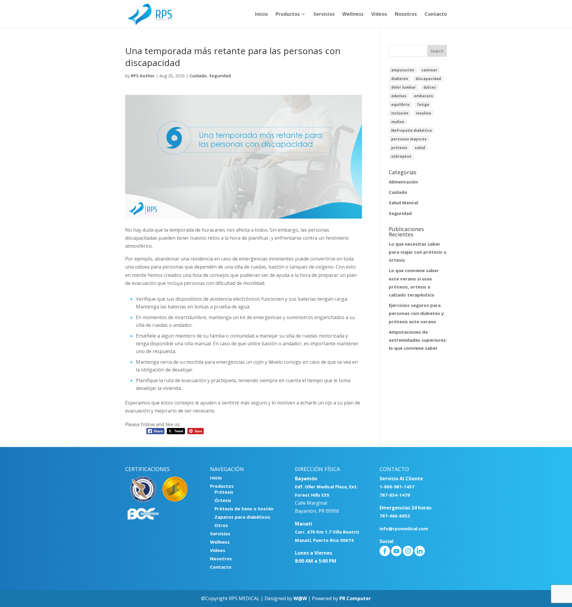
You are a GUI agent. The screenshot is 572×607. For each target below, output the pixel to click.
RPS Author (143, 76)
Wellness (352, 14)
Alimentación (403, 182)
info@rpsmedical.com (404, 528)
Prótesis (223, 492)
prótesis (399, 147)
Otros (221, 525)
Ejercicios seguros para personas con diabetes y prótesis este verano (416, 313)
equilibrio (400, 104)
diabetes (399, 78)
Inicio (261, 14)
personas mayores (409, 139)
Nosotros (406, 14)
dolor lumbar (403, 87)
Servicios (324, 14)
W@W (300, 598)
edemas (398, 95)
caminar (429, 70)
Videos (379, 14)
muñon (397, 121)
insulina (423, 113)
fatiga (423, 104)
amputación (402, 70)
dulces (429, 87)
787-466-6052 (395, 516)
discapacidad (428, 78)
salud (420, 147)
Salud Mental (403, 203)
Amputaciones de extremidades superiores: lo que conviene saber (418, 340)
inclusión (399, 113)
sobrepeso (401, 156)
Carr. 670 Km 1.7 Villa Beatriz (327, 532)
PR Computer (355, 598)
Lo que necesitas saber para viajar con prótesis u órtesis (417, 252)
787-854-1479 (395, 495)
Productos (288, 14)
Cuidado (198, 76)
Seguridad (220, 76)
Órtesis (222, 500)
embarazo (423, 95)
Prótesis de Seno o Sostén (243, 509)
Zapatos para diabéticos (242, 517)
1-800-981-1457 (397, 487)
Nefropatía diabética (411, 130)
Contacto (436, 14)
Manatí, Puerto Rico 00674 (324, 540)
